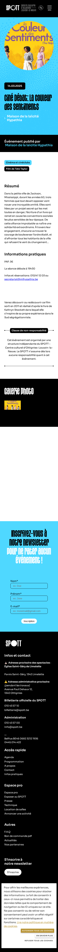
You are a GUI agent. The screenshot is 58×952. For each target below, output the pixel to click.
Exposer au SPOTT (15, 796)
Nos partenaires (14, 844)
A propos (9, 765)
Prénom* (16, 593)
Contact (9, 769)
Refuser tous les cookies (39, 941)
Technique (10, 805)
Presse (8, 800)
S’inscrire (13, 872)
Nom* (14, 581)
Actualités (10, 840)
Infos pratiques (13, 774)
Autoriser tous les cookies (37, 931)
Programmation (14, 761)
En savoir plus (44, 936)
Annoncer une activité (17, 813)
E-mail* (15, 606)
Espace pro (11, 792)
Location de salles (15, 809)
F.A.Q (7, 831)
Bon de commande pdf (18, 835)
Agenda (9, 757)
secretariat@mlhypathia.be (21, 279)
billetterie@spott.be (16, 710)
